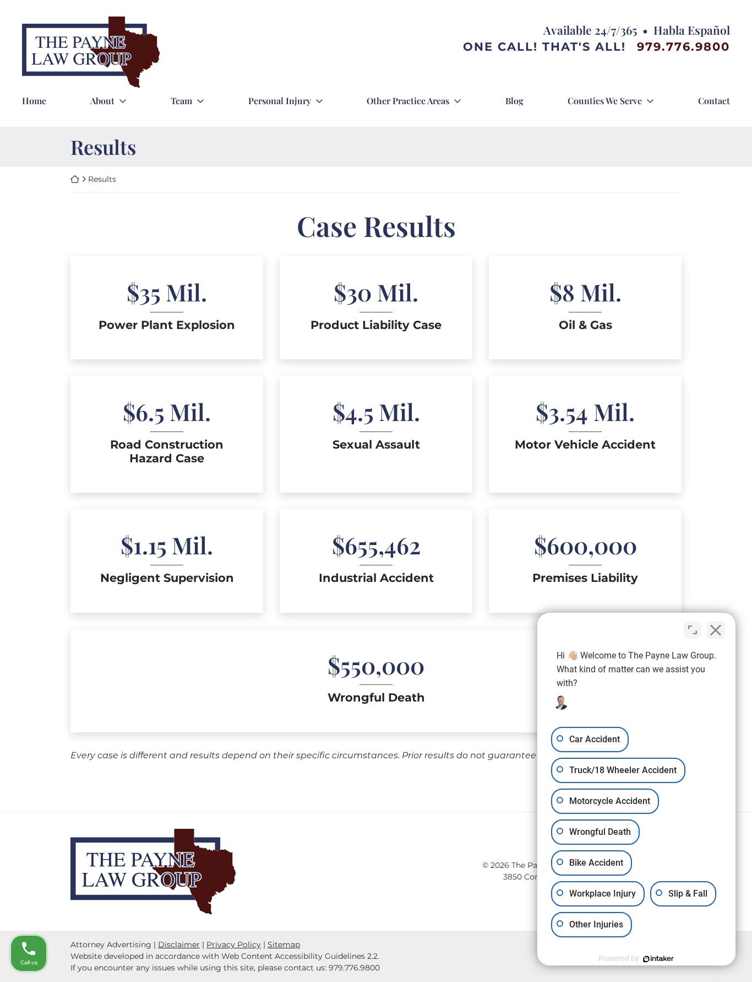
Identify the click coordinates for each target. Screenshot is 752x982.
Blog (514, 100)
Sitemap (284, 944)
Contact (714, 100)
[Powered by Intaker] (658, 959)
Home (34, 100)
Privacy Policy (233, 944)
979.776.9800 (683, 46)
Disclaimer (179, 944)
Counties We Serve (605, 100)
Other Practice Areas (408, 100)
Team (181, 100)
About (102, 100)
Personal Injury (279, 100)
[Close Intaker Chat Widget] (715, 630)
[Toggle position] (692, 630)
